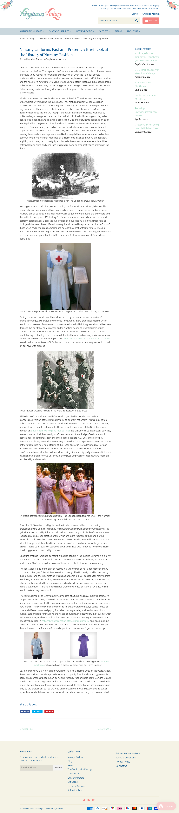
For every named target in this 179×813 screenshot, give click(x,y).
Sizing (118, 31)
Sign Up (58, 768)
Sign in (135, 14)
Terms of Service (76, 786)
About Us (133, 31)
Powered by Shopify (54, 809)
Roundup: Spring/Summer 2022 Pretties (146, 112)
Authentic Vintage (31, 31)
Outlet (103, 31)
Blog (32, 38)
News (70, 765)
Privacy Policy (123, 761)
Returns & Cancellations (128, 753)
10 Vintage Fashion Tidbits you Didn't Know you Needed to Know (147, 57)
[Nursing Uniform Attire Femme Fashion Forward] (65, 175)
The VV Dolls (74, 773)
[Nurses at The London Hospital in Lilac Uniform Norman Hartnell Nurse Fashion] (65, 488)
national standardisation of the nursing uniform (66, 621)
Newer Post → (104, 729)
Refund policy (75, 790)
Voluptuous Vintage (34, 809)
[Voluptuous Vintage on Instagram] (93, 800)
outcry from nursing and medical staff (50, 430)
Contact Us (121, 766)
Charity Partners (76, 777)
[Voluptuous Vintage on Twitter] (84, 800)
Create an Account (151, 14)
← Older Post (26, 729)
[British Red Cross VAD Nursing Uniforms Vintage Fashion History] (65, 276)
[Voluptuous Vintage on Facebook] (88, 800)
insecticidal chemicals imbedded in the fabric (87, 338)
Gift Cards (73, 782)
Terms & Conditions (126, 757)
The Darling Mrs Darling (80, 769)
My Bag (153, 20)
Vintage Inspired (59, 31)
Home (22, 38)
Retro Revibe (84, 31)
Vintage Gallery (75, 757)
